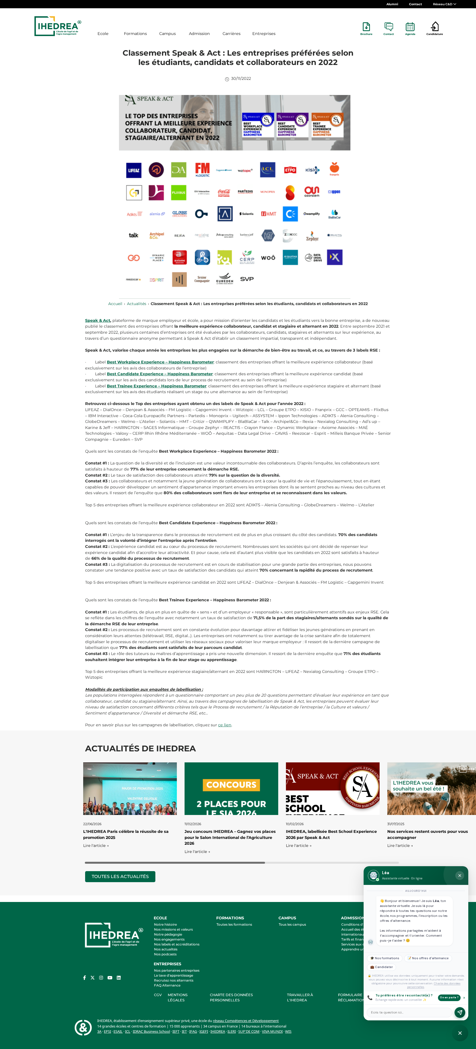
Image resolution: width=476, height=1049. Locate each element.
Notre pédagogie (168, 934)
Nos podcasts (165, 954)
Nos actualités (165, 949)
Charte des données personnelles (231, 997)
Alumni (392, 4)
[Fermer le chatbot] (459, 875)
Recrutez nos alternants (173, 980)
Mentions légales (178, 997)
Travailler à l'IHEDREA (300, 997)
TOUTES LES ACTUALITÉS (120, 876)
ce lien (224, 724)
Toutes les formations (234, 924)
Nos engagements (169, 939)
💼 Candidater (381, 967)
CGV (158, 995)
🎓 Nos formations (384, 958)
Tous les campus (292, 924)
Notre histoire (165, 924)
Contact (415, 4)
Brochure (366, 34)
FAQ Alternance (167, 985)
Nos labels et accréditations (176, 944)
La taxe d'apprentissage (173, 975)
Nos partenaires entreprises (176, 970)
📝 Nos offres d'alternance (428, 958)
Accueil (115, 303)
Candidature (434, 34)
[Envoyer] (460, 1012)
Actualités (136, 303)
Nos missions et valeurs (173, 929)
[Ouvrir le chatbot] (460, 1033)
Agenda (410, 34)
